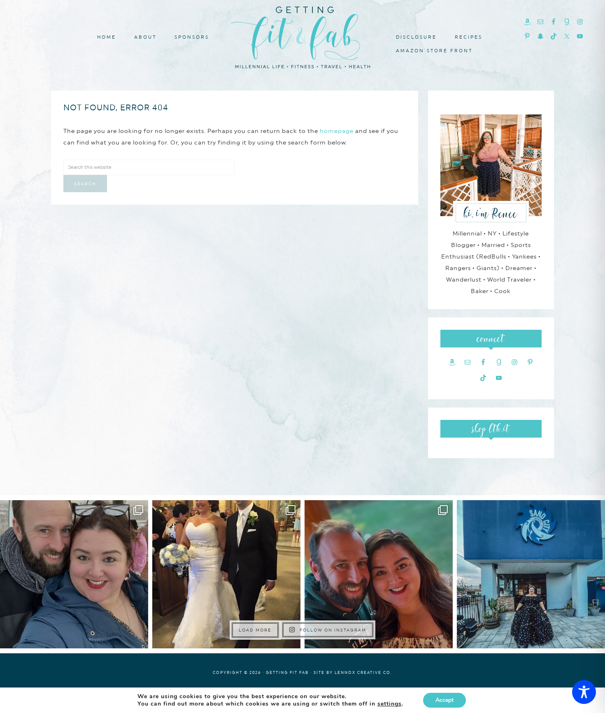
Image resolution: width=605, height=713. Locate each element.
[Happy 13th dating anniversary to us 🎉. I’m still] (74, 574)
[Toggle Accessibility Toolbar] (584, 692)
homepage (337, 131)
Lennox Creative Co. (363, 672)
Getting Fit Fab (302, 36)
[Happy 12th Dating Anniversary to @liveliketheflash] (379, 574)
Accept (444, 700)
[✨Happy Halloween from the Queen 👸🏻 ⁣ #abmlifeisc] (531, 574)
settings (389, 704)
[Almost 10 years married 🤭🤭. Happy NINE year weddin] (226, 574)
